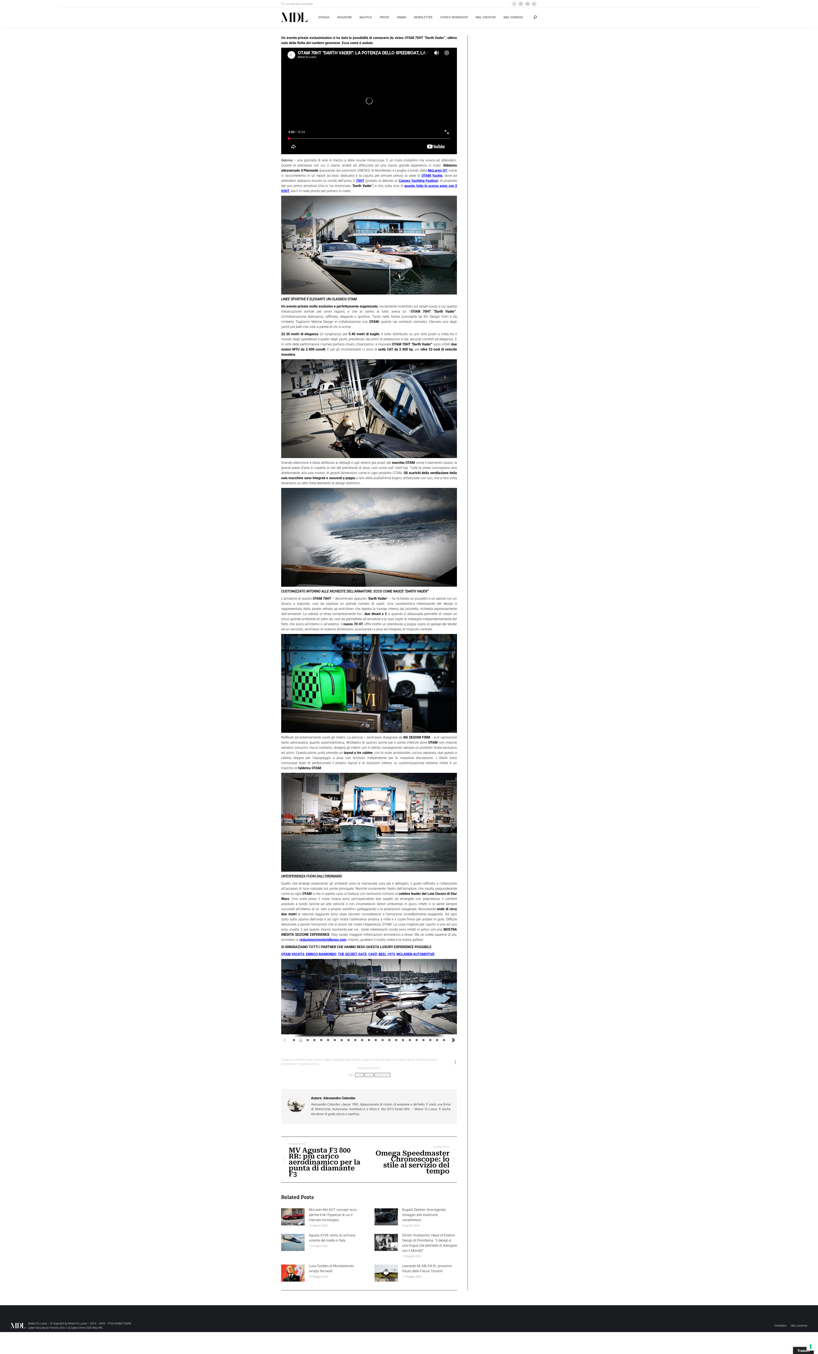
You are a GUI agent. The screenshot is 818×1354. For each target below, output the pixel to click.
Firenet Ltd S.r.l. (58, 1327)
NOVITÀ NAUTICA (385, 1059)
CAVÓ (372, 954)
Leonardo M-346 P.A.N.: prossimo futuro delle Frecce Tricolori (427, 1268)
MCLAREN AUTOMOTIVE (415, 954)
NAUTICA (368, 1059)
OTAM (401, 1059)
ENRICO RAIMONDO (321, 954)
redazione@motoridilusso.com (323, 940)
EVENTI (328, 1059)
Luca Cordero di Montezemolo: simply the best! (331, 1268)
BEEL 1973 (387, 954)
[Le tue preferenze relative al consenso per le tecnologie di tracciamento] (810, 1347)
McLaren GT (437, 170)
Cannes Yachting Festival (418, 181)
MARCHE (339, 1059)
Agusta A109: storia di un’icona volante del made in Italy (332, 1237)
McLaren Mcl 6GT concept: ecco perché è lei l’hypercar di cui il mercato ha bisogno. (333, 1215)
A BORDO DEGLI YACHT (308, 1059)
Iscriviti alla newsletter (299, 4)
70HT (360, 181)
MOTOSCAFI (353, 1059)
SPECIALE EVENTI (427, 1059)
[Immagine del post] (293, 1216)
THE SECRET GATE (352, 954)
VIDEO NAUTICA (309, 1064)
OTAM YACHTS (292, 954)
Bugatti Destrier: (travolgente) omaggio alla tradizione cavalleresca (424, 1215)
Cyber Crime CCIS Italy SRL (87, 1327)
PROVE (410, 1059)
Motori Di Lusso (77, 1323)
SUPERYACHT (289, 1064)
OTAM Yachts (432, 176)
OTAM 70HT (382, 1075)
